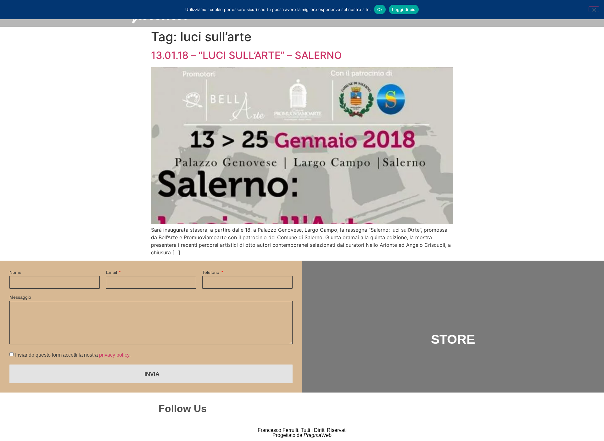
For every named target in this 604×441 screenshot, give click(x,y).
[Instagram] (307, 408)
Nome (15, 272)
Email (112, 272)
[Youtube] (389, 408)
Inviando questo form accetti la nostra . (73, 355)
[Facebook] (334, 408)
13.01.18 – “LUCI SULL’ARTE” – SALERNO (246, 55)
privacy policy (114, 355)
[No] (594, 9)
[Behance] (362, 408)
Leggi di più (404, 9)
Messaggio (20, 297)
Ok (380, 9)
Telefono (211, 272)
